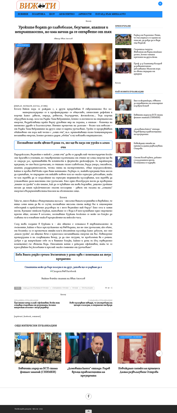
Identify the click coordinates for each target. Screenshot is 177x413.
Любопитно (67, 14)
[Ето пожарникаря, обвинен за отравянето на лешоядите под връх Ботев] (123, 105)
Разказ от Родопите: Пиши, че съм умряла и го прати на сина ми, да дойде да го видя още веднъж (147, 39)
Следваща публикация (90, 302)
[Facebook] (88, 396)
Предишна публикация (37, 304)
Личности (84, 14)
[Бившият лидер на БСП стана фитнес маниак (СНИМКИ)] (123, 119)
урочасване (87, 288)
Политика (38, 14)
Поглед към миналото (110, 14)
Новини (23, 14)
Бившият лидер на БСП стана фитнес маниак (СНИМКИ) (148, 116)
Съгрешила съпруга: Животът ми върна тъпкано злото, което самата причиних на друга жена (148, 53)
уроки (75, 288)
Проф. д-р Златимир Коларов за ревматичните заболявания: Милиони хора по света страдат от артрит (148, 68)
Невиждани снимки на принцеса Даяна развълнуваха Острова (148, 146)
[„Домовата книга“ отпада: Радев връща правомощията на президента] (123, 133)
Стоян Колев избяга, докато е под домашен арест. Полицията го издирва (148, 160)
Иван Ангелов (67, 38)
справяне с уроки (60, 288)
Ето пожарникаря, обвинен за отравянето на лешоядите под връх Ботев (148, 103)
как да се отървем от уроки (36, 288)
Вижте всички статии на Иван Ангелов (63, 278)
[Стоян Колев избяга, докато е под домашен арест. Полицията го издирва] (123, 162)
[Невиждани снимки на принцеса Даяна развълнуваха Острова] (123, 147)
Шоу (52, 14)
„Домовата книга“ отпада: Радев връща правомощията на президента (147, 132)
